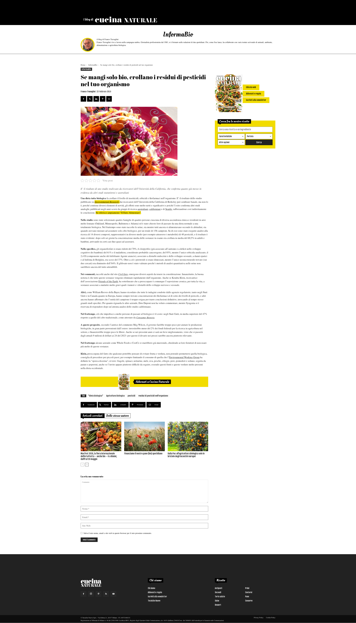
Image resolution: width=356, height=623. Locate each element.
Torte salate (220, 596)
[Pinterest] (98, 594)
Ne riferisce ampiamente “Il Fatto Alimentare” (118, 212)
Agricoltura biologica (115, 395)
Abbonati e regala (155, 592)
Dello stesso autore (117, 416)
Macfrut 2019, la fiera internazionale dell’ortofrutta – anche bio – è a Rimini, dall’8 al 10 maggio (99, 456)
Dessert (218, 605)
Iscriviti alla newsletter (157, 596)
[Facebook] (83, 594)
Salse (217, 601)
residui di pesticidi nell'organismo (153, 395)
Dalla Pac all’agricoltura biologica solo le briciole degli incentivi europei (186, 455)
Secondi (218, 592)
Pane (247, 596)
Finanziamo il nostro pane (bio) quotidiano (143, 453)
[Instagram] (91, 594)
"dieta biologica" (95, 395)
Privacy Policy (258, 617)
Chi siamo (151, 588)
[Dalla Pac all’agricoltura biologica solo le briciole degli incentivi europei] (188, 436)
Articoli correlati (92, 416)
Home (83, 65)
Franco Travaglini (88, 91)
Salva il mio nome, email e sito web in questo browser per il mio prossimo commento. (118, 533)
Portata (250, 136)
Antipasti (218, 588)
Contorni (248, 592)
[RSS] (106, 594)
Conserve (249, 601)
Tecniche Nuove (154, 601)
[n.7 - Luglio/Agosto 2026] (124, 382)
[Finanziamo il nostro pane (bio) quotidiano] (144, 436)
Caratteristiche (225, 136)
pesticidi (131, 395)
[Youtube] (113, 594)
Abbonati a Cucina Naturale (152, 382)
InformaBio (92, 65)
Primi (247, 588)
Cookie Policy (270, 617)
